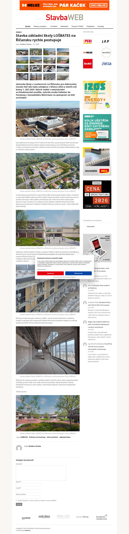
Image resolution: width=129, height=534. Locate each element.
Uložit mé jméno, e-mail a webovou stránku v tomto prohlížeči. (37, 500)
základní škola (64, 437)
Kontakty (101, 26)
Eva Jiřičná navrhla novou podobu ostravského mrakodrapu (100, 346)
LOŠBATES (24, 437)
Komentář (19, 464)
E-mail (18, 488)
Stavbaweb (91, 226)
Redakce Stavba (25, 44)
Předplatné (90, 26)
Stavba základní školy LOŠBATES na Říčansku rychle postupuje (46, 37)
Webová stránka (21, 494)
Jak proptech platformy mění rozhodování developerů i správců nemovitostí (98, 324)
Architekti (54, 26)
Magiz (90, 322)
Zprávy (27, 26)
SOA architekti (52, 437)
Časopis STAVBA (77, 26)
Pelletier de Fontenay (37, 437)
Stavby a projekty (40, 26)
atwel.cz (27, 530)
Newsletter (64, 26)
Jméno (18, 482)
